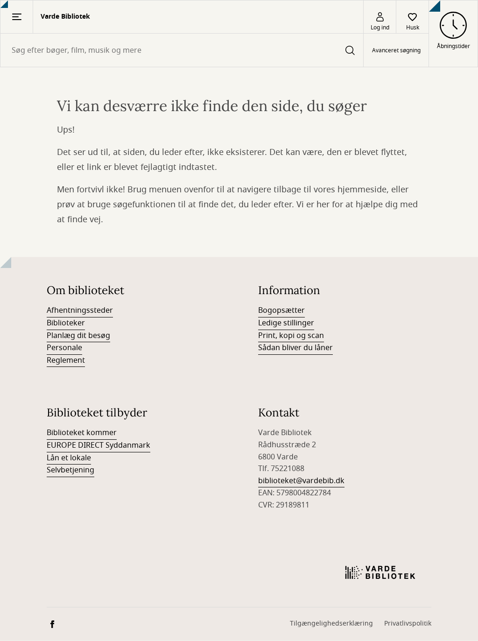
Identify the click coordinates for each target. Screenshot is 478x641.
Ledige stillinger (286, 323)
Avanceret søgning (396, 50)
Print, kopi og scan (291, 335)
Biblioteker (66, 323)
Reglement (66, 360)
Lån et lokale (69, 458)
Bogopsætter (281, 310)
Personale (64, 347)
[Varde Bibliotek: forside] (380, 572)
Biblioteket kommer (82, 432)
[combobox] (181, 50)
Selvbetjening (70, 470)
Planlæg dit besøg (78, 335)
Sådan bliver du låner (295, 347)
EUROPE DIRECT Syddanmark (98, 445)
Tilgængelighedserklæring (331, 623)
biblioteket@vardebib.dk (301, 480)
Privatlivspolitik (407, 623)
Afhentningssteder (80, 310)
